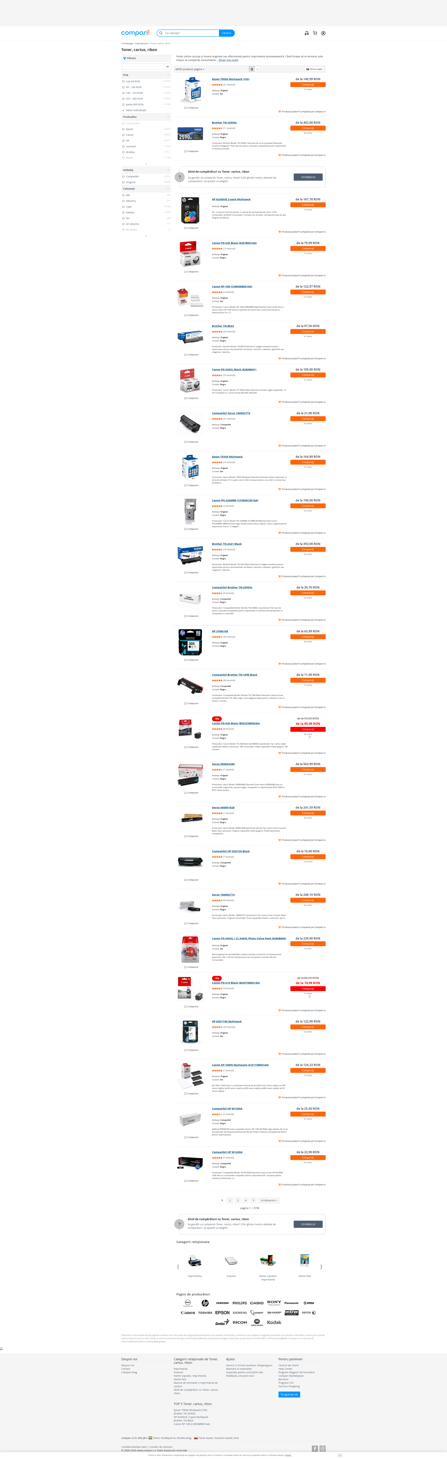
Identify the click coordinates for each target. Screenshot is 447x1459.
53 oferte (308, 253)
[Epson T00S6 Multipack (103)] (193, 90)
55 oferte (308, 597)
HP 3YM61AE (220, 631)
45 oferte (308, 641)
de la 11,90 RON (308, 675)
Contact (125, 1368)
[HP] (205, 1303)
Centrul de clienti (289, 1365)
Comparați (308, 84)
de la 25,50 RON (308, 1109)
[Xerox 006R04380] (193, 775)
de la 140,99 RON (308, 79)
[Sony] (274, 1303)
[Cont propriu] (323, 33)
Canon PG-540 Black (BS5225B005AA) (236, 723)
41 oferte (308, 336)
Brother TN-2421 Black (227, 544)
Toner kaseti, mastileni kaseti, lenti (219, 1437)
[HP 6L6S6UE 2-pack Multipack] (193, 210)
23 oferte (308, 1075)
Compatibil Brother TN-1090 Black (234, 675)
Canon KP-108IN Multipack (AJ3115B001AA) (240, 1065)
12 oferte (308, 209)
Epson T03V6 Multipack (227, 456)
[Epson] (222, 1312)
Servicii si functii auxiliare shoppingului (249, 1365)
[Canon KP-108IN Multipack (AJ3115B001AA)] (193, 1076)
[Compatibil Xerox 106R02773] (193, 424)
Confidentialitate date (134, 1447)
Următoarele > (269, 1200)
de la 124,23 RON (308, 1065)
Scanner (231, 1276)
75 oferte (308, 685)
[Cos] (315, 33)
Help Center (285, 1368)
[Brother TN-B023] (193, 337)
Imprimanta (195, 1276)
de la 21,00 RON (308, 413)
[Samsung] (222, 1303)
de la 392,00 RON (308, 544)
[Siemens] (240, 1312)
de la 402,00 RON (308, 123)
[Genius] (222, 1322)
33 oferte (308, 1031)
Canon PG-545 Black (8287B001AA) (234, 243)
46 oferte (308, 510)
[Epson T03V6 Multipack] (193, 468)
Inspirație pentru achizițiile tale (244, 1372)
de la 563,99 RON (308, 764)
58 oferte (308, 734)
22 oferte (308, 296)
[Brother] (292, 1312)
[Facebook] (315, 1448)
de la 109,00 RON (308, 369)
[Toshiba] (205, 1312)
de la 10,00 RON (308, 851)
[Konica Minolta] (257, 1322)
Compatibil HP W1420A (227, 1152)
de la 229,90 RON (308, 938)
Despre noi (127, 1365)
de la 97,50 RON (308, 326)
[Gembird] (257, 1312)
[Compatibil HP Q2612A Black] (193, 862)
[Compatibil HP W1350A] (193, 1120)
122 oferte (308, 861)
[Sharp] (274, 1312)
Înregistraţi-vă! (289, 1394)
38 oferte (308, 554)
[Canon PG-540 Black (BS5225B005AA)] (193, 729)
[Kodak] (274, 1322)
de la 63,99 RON (308, 631)
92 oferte (308, 423)
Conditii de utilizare (161, 1447)
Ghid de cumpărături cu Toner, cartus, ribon (218, 172)
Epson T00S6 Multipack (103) (230, 79)
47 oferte (308, 1119)
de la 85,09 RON (308, 723)
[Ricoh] (240, 1322)
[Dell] (188, 1303)
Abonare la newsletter (239, 1368)
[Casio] (257, 1303)
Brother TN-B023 (223, 326)
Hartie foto (305, 1276)
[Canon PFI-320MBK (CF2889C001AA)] (193, 511)
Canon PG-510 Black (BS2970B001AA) (236, 983)
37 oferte (308, 89)
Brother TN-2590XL (224, 122)
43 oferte (308, 905)
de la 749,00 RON (308, 500)
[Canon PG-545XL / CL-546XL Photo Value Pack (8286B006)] (193, 949)
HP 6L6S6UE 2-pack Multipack (231, 199)
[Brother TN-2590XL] (193, 134)
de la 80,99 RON (308, 978)
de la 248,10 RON (308, 895)
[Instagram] (323, 1448)
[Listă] (252, 69)
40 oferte (308, 133)
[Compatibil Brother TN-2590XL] (193, 598)
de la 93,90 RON (308, 718)
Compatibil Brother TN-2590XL (232, 587)
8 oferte (308, 948)
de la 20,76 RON (308, 587)
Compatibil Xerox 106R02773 (231, 413)
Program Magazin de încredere (297, 1372)
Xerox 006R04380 (223, 764)
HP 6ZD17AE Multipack (227, 1021)
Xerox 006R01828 (223, 807)
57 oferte (308, 379)
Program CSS (286, 1382)
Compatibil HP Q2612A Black (231, 851)
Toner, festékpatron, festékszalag (172, 1437)
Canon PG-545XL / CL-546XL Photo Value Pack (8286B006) (249, 938)
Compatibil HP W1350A (227, 1108)
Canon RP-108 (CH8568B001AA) (232, 286)
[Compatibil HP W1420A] (193, 1163)
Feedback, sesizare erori (240, 1375)
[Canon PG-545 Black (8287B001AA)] (193, 254)
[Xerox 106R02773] (193, 906)
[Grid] (258, 69)
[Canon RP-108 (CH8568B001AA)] (193, 297)
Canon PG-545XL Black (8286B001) (234, 369)
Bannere (283, 1379)
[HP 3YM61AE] (193, 642)
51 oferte (308, 993)
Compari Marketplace (291, 1375)
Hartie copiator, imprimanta (268, 1277)
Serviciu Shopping (289, 1386)
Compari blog (129, 1372)
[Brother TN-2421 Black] (193, 555)
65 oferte (308, 1162)
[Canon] (188, 1312)
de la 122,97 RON (308, 286)
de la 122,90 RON (308, 1021)
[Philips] (240, 1303)
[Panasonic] (292, 1303)
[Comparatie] (306, 33)
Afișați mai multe (228, 60)
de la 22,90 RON (308, 1152)
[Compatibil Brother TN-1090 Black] (193, 686)
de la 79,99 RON (308, 243)
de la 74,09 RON (308, 983)
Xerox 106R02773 (223, 895)
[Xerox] (309, 1312)
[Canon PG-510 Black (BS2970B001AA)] (193, 989)
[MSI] (309, 1303)
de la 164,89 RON (308, 457)
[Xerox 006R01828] (193, 819)
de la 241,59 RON (308, 808)
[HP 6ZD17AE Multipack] (193, 1032)
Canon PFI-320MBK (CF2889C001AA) (235, 500)
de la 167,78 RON (308, 199)
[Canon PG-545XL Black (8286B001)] (193, 380)
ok (167, 66)
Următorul (308, 177)
